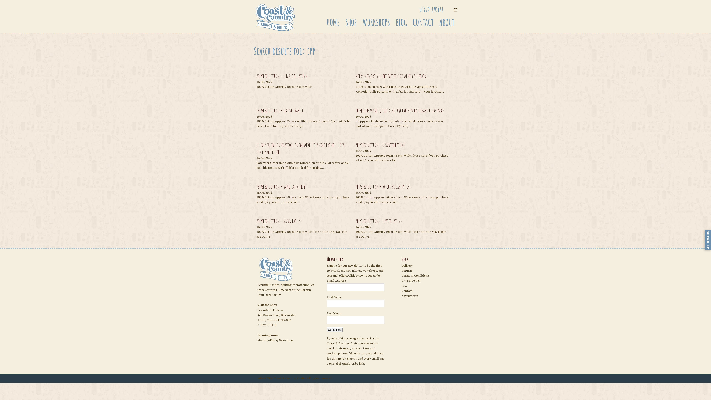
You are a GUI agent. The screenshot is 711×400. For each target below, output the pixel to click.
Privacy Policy (411, 281)
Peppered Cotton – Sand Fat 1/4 (279, 221)
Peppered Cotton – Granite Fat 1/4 (380, 145)
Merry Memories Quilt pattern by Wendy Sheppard (391, 76)
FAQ (404, 286)
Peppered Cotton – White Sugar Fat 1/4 (383, 186)
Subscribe (708, 240)
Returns (407, 271)
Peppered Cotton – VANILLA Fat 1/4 (280, 186)
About (446, 22)
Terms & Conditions (415, 276)
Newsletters (410, 296)
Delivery (407, 266)
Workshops (376, 22)
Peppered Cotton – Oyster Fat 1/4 (379, 221)
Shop (351, 22)
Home (333, 22)
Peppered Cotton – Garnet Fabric (279, 110)
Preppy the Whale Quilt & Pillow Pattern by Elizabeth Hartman (400, 110)
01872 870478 (266, 325)
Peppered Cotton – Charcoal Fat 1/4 (281, 76)
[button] (455, 10)
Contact (423, 22)
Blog (401, 22)
